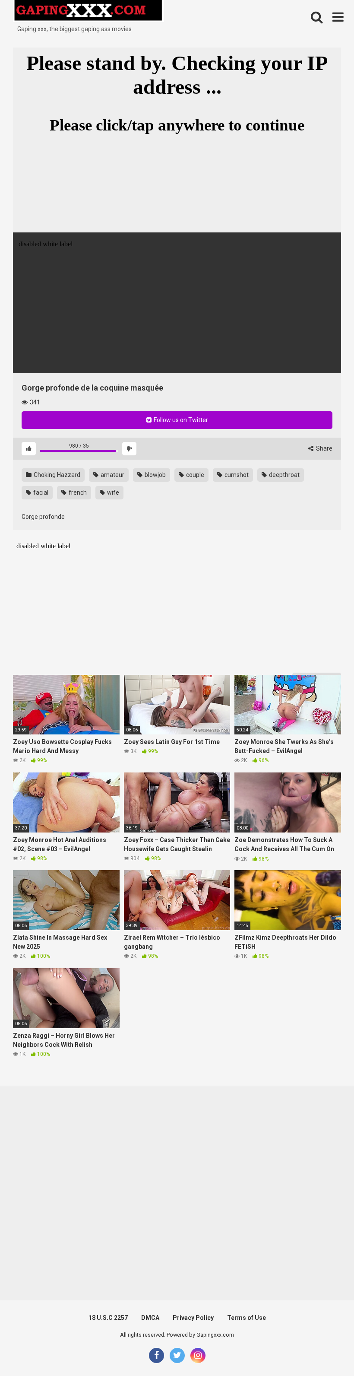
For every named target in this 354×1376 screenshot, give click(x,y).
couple (194, 474)
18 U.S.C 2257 (108, 1317)
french (77, 492)
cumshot (236, 474)
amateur (111, 474)
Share (323, 448)
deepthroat (284, 474)
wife (112, 492)
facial (40, 492)
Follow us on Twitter (180, 419)
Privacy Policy (193, 1317)
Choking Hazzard (56, 474)
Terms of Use (246, 1317)
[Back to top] (325, 1350)
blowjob (154, 474)
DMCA (150, 1317)
